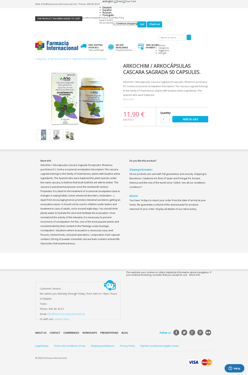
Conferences (71, 332)
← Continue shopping (125, 23)
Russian (107, 12)
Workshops (89, 332)
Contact (55, 332)
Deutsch (107, 7)
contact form (61, 319)
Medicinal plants (59, 58)
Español (107, 10)
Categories (163, 47)
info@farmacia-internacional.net (66, 314)
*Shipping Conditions (124, 50)
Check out (154, 24)
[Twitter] (184, 333)
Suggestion (163, 50)
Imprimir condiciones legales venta (159, 346)
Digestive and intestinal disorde (89, 58)
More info (128, 99)
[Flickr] (208, 333)
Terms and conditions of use (69, 346)
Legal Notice (41, 346)
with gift (162, 53)
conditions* (135, 187)
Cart (142, 24)
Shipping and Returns (103, 346)
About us (40, 332)
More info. (195, 274)
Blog (125, 332)
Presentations (109, 332)
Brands (161, 45)
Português (108, 15)
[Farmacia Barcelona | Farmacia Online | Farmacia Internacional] (56, 45)
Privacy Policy (127, 346)
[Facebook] (176, 333)
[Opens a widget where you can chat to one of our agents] (234, 368)
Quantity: (165, 113)
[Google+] (192, 333)
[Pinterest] (200, 333)
